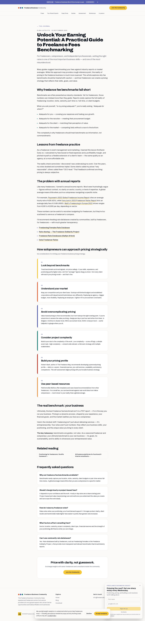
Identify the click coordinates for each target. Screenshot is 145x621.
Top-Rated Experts (52, 13)
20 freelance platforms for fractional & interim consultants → (88, 455)
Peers (42, 13)
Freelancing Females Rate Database (54, 228)
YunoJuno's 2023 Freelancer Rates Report (79, 201)
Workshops (92, 13)
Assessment (82, 13)
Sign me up (124, 608)
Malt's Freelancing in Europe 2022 (79, 203)
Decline (89, 613)
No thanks (123, 612)
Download (59, 603)
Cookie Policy (51, 615)
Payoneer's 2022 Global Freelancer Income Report (68, 198)
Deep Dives (65, 13)
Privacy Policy (110, 615)
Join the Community (72, 572)
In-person (101, 13)
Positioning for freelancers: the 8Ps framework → (51, 455)
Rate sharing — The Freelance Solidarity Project (59, 232)
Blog (57, 600)
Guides (73, 13)
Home (57, 597)
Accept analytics (101, 613)
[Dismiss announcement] (97, 2)
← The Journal (43, 26)
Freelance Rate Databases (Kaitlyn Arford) (57, 236)
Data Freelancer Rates (48, 240)
